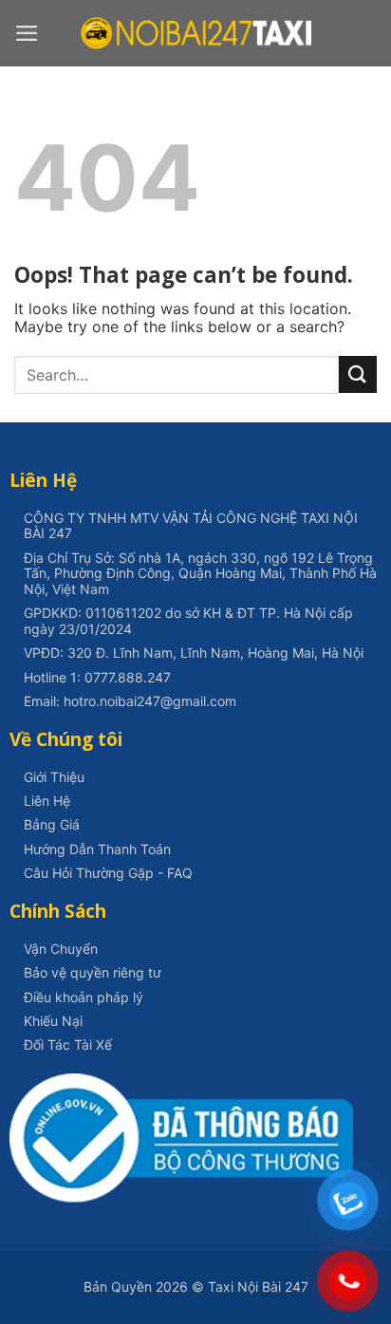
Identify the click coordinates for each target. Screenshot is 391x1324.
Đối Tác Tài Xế (68, 1044)
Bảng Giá (52, 824)
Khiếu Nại (53, 1021)
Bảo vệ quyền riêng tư (92, 972)
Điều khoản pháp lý (83, 997)
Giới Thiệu (54, 777)
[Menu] (27, 33)
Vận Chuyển (61, 949)
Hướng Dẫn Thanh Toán (97, 849)
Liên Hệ (47, 801)
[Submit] (358, 374)
